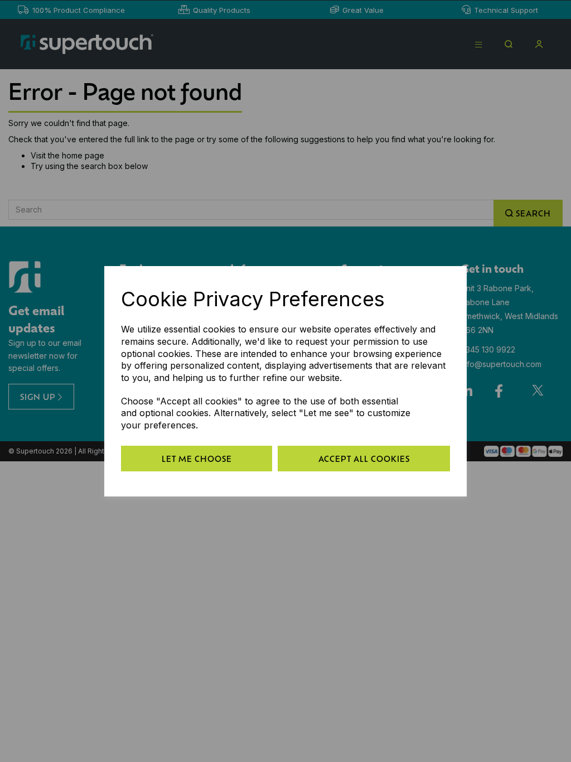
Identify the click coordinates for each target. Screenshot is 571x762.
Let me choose (197, 459)
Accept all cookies (364, 459)
